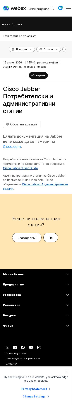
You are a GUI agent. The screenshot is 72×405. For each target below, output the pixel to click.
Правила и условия (16, 353)
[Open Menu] (68, 8)
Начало (6, 24)
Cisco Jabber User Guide (20, 168)
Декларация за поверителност (23, 358)
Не (51, 238)
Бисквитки (11, 363)
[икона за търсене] (52, 8)
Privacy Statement (34, 388)
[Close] (66, 372)
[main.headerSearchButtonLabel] (52, 7)
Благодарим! (27, 238)
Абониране (38, 75)
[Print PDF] (25, 75)
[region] (36, 385)
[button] (60, 8)
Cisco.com (12, 146)
